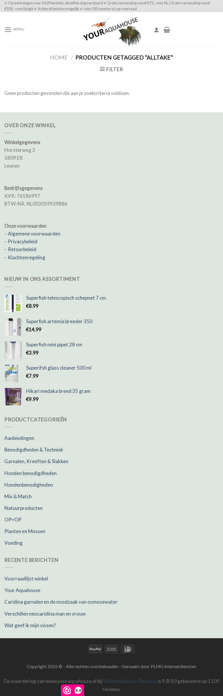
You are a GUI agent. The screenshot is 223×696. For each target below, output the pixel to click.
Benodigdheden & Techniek (33, 450)
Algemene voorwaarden (34, 234)
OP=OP (12, 520)
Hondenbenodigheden (28, 485)
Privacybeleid (22, 241)
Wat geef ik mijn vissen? (30, 625)
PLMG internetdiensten (173, 666)
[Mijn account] (156, 29)
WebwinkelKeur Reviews (130, 681)
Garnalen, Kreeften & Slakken (36, 461)
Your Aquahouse (22, 590)
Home (59, 57)
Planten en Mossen (24, 531)
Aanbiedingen (19, 438)
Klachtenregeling (26, 257)
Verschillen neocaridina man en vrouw (45, 614)
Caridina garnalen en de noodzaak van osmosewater (61, 602)
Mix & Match (18, 496)
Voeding (13, 543)
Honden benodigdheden (30, 473)
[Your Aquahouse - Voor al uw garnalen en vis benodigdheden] (111, 29)
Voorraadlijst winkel (26, 578)
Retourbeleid (22, 249)
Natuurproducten (23, 508)
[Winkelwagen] (166, 29)
